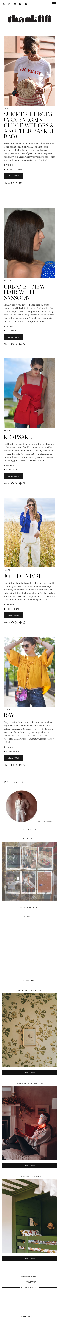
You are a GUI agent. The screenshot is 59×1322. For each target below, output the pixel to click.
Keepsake (18, 437)
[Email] (26, 4)
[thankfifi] (29, 15)
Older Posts (14, 782)
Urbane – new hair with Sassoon (24, 292)
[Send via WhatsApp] (24, 183)
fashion (10, 165)
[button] (55, 4)
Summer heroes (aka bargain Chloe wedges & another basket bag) (29, 125)
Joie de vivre (23, 576)
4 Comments (12, 470)
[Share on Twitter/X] (16, 183)
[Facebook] (20, 4)
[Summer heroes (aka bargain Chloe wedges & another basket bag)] (29, 71)
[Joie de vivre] (29, 532)
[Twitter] (4, 4)
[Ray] (29, 672)
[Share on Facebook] (12, 183)
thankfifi (33, 1316)
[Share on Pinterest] (20, 183)
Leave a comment (15, 169)
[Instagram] (9, 4)
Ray (9, 715)
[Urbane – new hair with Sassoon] (29, 243)
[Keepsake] (29, 393)
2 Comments (12, 331)
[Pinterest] (15, 4)
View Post (13, 176)
